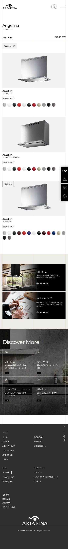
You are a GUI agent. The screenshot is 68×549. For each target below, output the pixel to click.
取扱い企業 (6, 499)
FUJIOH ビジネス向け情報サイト (45, 476)
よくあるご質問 (7, 455)
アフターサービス (8, 450)
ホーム (4, 437)
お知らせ (5, 459)
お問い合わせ (38, 437)
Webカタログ (38, 446)
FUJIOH (36, 472)
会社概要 (5, 495)
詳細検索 (58, 37)
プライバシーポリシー (9, 507)
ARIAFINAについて (8, 446)
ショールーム (38, 441)
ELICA (36, 481)
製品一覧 (5, 441)
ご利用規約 (6, 503)
